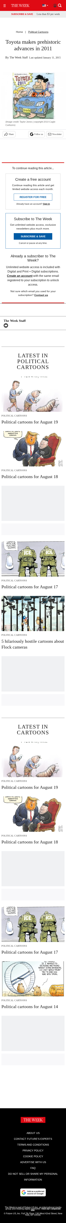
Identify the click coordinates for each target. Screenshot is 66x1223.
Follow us (38, 134)
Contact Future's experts (33, 1138)
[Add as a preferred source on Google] (33, 1192)
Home (19, 31)
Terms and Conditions (33, 1144)
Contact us (41, 295)
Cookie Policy (33, 1156)
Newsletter (57, 134)
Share (11, 134)
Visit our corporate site (46, 1210)
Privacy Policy (33, 1150)
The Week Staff (19, 57)
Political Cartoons (38, 31)
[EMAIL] (7, 325)
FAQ (33, 1168)
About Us (33, 1133)
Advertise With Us (33, 1162)
